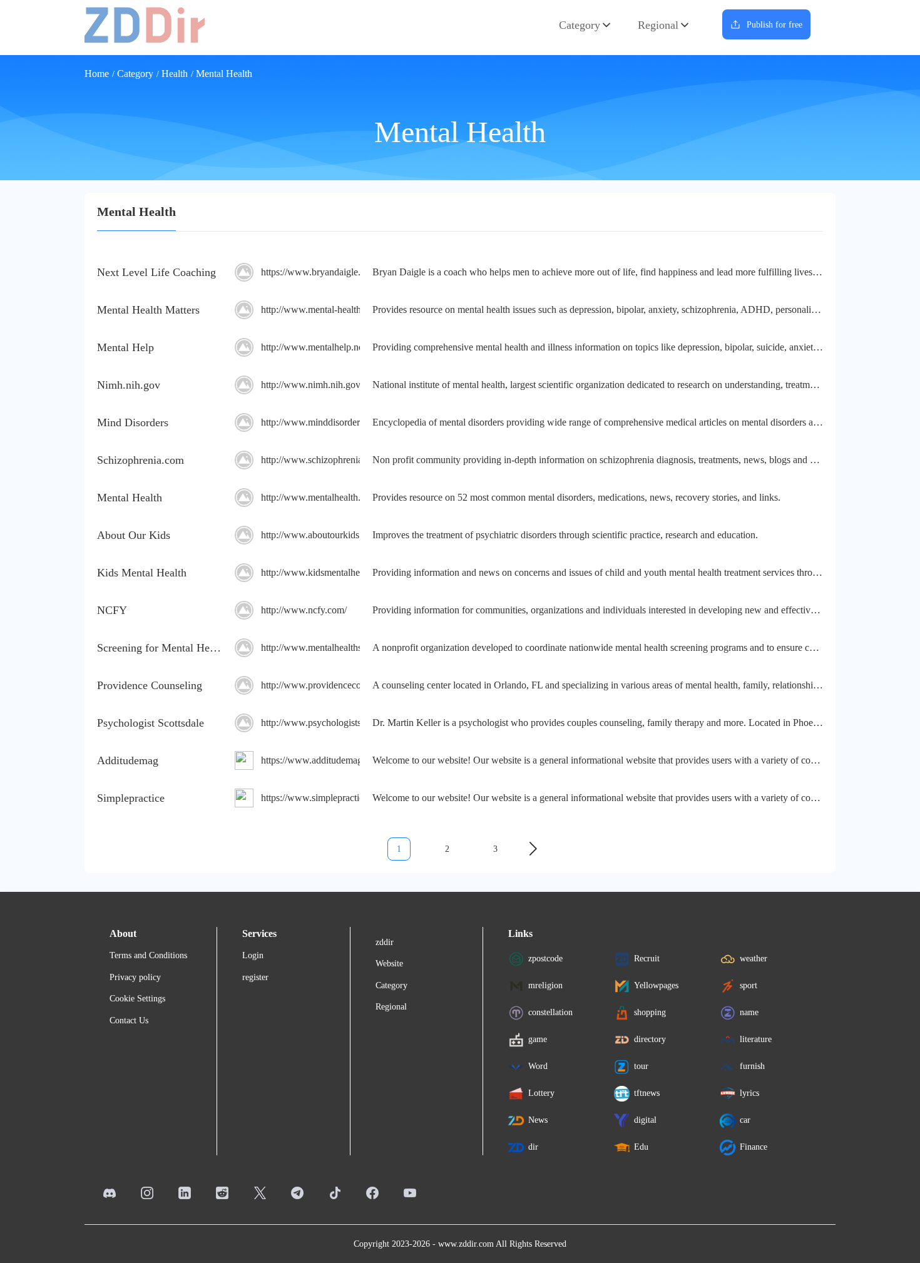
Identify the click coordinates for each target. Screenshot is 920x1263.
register (255, 977)
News (538, 1120)
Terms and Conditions (148, 955)
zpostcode (545, 958)
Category (579, 25)
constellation (550, 1012)
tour (641, 1066)
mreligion (545, 985)
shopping (650, 1012)
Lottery (541, 1093)
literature (756, 1039)
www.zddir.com (466, 1244)
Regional (658, 25)
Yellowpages (656, 985)
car (745, 1120)
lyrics (749, 1093)
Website (389, 963)
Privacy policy (135, 977)
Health (174, 73)
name (749, 1012)
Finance (753, 1147)
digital (645, 1120)
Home (96, 73)
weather (753, 958)
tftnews (647, 1093)
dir (533, 1147)
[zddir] (144, 24)
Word (538, 1066)
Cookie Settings (137, 998)
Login (252, 955)
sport (748, 985)
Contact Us (129, 1020)
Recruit (647, 958)
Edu (641, 1147)
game (537, 1039)
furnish (752, 1066)
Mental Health (224, 73)
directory (650, 1039)
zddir (385, 942)
